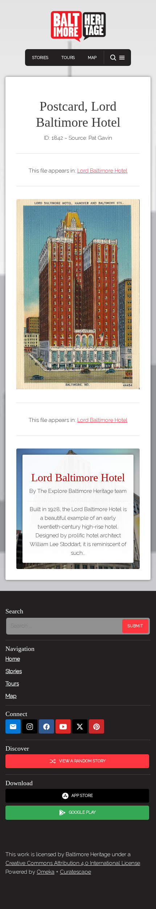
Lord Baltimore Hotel (102, 170)
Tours (68, 57)
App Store (82, 795)
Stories (40, 57)
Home (12, 659)
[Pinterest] (96, 726)
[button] (118, 58)
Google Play (82, 812)
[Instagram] (29, 726)
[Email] (13, 726)
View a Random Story (82, 761)
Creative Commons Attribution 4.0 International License (72, 863)
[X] (79, 726)
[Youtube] (63, 726)
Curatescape (75, 872)
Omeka (45, 872)
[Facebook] (46, 726)
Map (92, 57)
